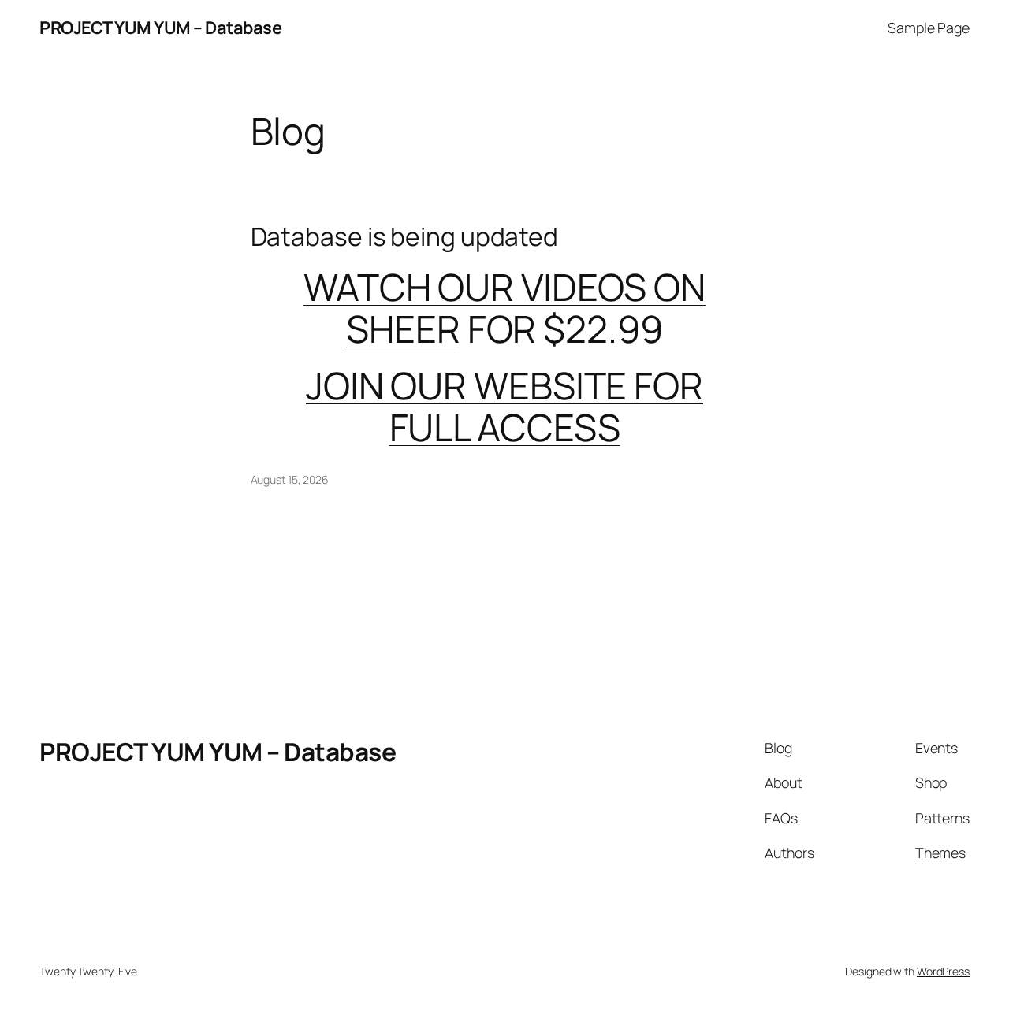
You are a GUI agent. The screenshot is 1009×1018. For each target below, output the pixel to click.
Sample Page (929, 27)
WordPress (943, 971)
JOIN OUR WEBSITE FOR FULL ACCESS (504, 406)
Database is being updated (405, 237)
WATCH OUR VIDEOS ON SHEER (504, 308)
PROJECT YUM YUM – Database (160, 27)
